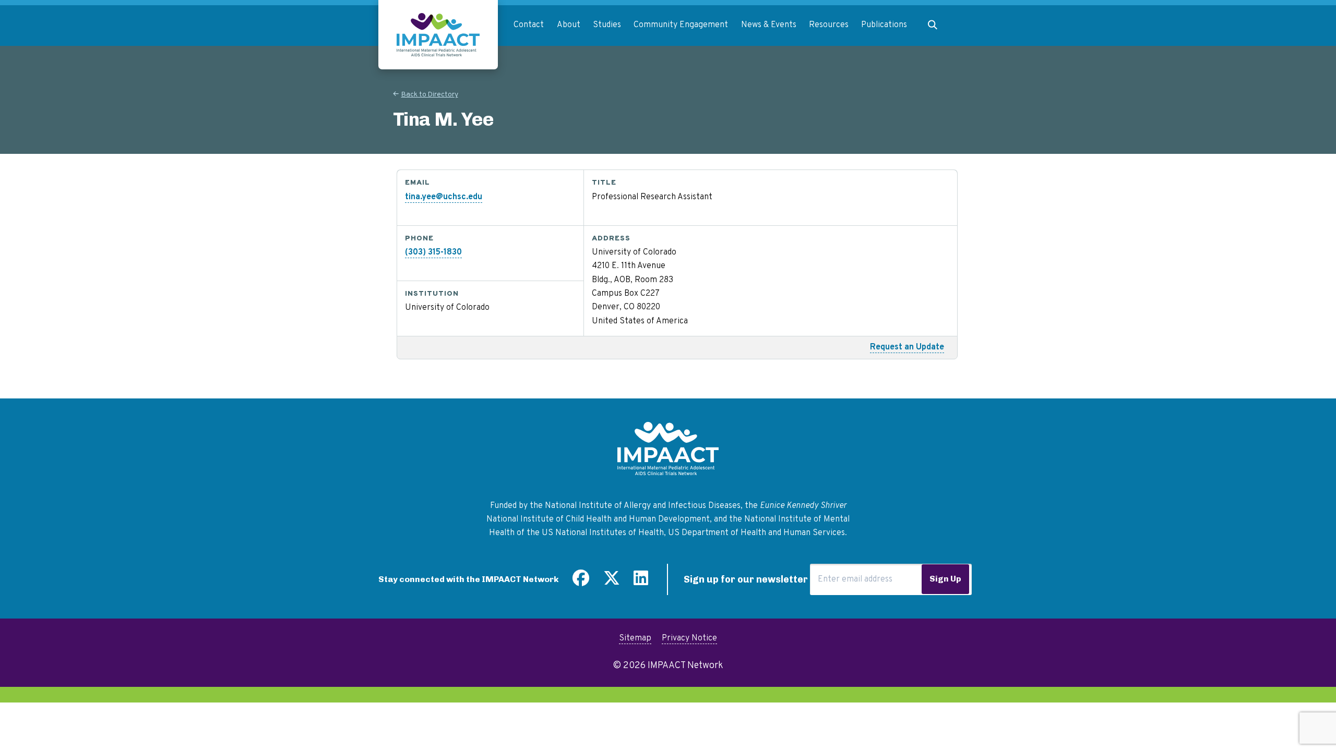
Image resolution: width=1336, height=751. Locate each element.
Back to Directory (429, 94)
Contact (529, 25)
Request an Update (907, 347)
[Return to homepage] (438, 34)
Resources (829, 25)
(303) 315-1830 (433, 252)
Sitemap (635, 638)
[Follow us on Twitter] (611, 582)
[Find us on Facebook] (580, 582)
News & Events (768, 25)
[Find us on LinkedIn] (641, 582)
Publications (884, 25)
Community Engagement (681, 25)
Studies (607, 25)
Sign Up (945, 579)
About (568, 25)
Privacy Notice (689, 638)
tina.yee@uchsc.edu (443, 197)
